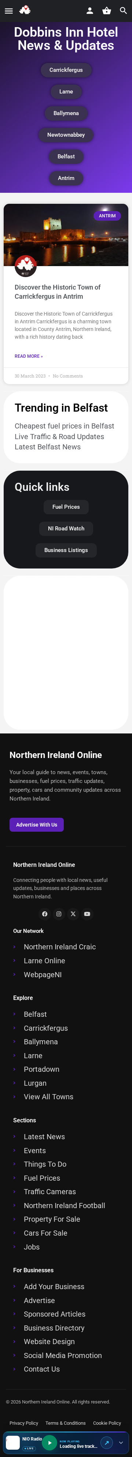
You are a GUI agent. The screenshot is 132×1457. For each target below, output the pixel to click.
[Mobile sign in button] (90, 10)
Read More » (29, 356)
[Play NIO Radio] (49, 1442)
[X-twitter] (73, 914)
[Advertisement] (66, 653)
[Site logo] (26, 11)
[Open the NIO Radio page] (106, 1442)
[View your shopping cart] (106, 10)
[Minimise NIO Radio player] (120, 1442)
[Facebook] (44, 914)
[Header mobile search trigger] (123, 10)
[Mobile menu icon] (9, 11)
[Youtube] (87, 914)
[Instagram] (59, 914)
